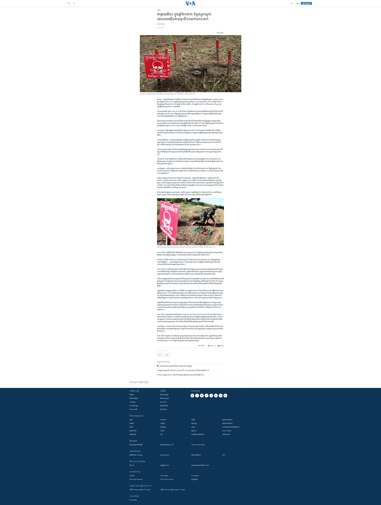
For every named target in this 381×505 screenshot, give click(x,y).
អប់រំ (161, 434)
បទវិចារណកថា (226, 434)
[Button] (220, 33)
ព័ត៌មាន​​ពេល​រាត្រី (164, 398)
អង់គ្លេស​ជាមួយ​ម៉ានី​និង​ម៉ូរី (135, 444)
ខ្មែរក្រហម (193, 430)
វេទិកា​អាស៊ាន (163, 409)
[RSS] (216, 395)
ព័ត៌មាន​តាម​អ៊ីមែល (196, 455)
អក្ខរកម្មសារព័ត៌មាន (227, 419)
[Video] (298, 3)
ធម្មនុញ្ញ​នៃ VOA (164, 465)
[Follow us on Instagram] (206, 395)
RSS (223, 455)
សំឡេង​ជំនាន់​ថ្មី (164, 405)
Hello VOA (163, 402)
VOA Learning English (198, 444)
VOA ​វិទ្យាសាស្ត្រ (133, 405)
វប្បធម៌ (193, 427)
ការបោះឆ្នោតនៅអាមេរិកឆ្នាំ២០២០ (231, 427)
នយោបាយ (163, 419)
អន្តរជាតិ (131, 423)
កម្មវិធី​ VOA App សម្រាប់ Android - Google (172, 489)
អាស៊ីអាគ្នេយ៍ (132, 434)
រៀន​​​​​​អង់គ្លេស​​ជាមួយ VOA (167, 444)
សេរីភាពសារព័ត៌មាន (227, 423)
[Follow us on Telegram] (211, 395)
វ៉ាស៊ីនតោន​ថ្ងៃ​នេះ (133, 398)
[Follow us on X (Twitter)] (197, 395)
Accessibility (195, 475)
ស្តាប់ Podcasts (164, 455)
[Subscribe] (225, 395)
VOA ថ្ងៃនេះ (132, 402)
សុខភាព (162, 430)
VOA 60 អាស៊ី (133, 409)
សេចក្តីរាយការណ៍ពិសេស (197, 434)
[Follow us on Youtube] (202, 395)
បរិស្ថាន (193, 419)
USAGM (131, 475)
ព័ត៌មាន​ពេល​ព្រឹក (164, 394)
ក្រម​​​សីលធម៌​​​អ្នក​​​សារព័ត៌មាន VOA (200, 465)
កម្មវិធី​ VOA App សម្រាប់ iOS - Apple (139, 489)
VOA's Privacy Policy (166, 479)
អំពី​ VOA (131, 465)
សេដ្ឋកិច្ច (162, 423)
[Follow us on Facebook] (192, 395)
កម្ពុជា (159, 10)
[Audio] (292, 3)
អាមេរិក (131, 427)
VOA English (164, 475)
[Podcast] (220, 395)
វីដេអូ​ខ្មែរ (131, 394)
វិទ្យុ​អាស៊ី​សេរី (194, 479)
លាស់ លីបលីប (161, 24)
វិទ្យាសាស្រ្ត (194, 423)
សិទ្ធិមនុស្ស (163, 427)
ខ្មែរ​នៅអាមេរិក (133, 430)
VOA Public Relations (136, 479)
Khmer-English (226, 430)
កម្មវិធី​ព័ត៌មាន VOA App (135, 455)
